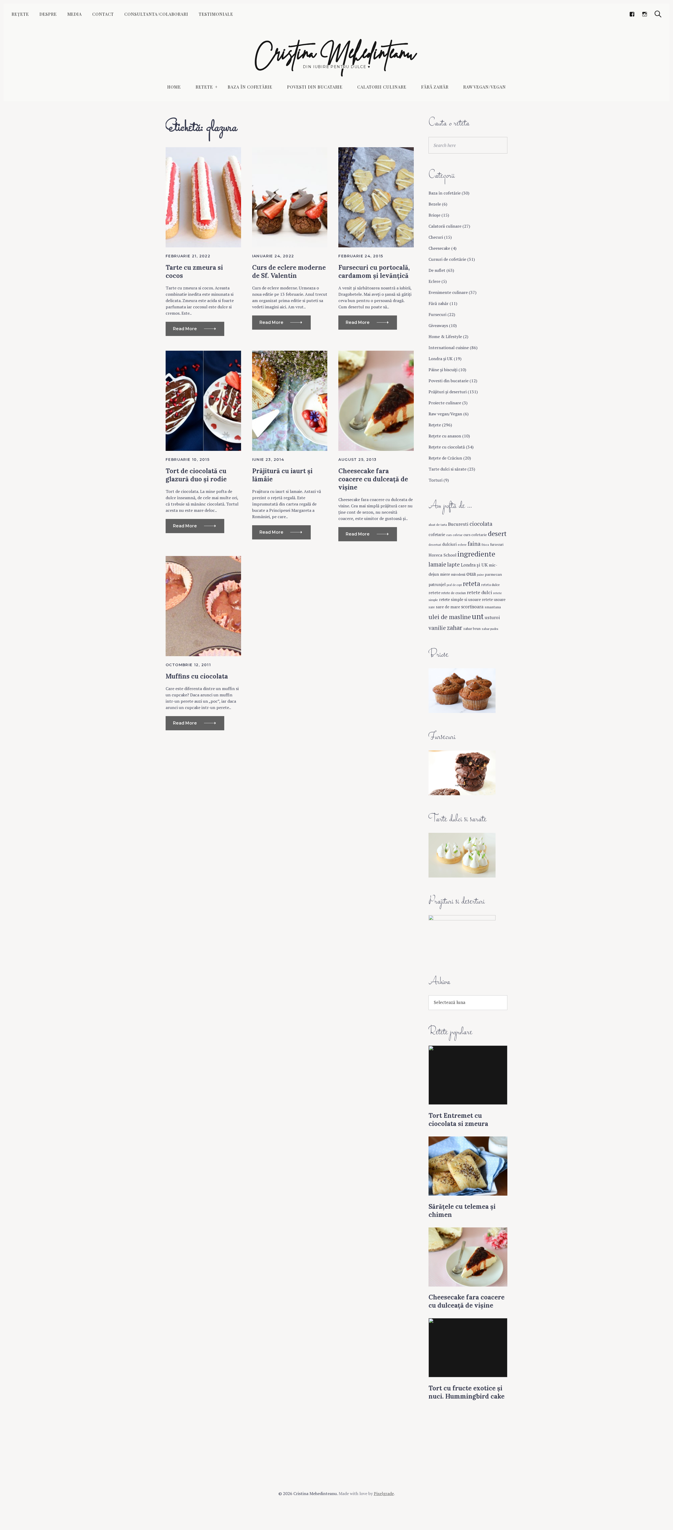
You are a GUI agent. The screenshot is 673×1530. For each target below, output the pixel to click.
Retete (204, 87)
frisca (485, 545)
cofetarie (437, 534)
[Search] (658, 14)
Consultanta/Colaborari (156, 14)
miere (445, 574)
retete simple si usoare (460, 599)
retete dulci (479, 592)
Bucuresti (458, 524)
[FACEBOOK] (632, 14)
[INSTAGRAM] (644, 14)
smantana (493, 607)
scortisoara (472, 607)
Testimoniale (216, 14)
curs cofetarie (475, 534)
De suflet (437, 270)
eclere (462, 544)
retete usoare (494, 599)
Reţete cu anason (445, 436)
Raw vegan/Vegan (484, 87)
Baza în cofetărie (250, 87)
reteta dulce (490, 584)
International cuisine (449, 347)
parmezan (493, 574)
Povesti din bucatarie (315, 87)
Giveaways (438, 325)
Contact (103, 14)
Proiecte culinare (445, 403)
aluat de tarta (438, 524)
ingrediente (476, 554)
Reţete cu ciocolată (447, 447)
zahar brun (472, 628)
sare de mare (448, 606)
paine (480, 575)
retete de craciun (453, 593)
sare (432, 607)
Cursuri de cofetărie (447, 259)
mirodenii (458, 574)
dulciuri (449, 544)
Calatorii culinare (381, 87)
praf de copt (454, 585)
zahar (454, 627)
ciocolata (481, 523)
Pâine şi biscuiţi (443, 370)
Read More (185, 328)
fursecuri (496, 544)
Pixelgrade (384, 1493)
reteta (471, 583)
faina (474, 543)
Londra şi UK (441, 358)
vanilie (437, 627)
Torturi (435, 480)
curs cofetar (454, 535)
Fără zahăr (435, 87)
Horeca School (442, 555)
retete (434, 592)
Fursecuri (437, 314)
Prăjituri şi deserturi (448, 392)
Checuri (436, 237)
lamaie (437, 564)
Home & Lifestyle (445, 336)
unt (478, 616)
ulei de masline (450, 617)
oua (471, 573)
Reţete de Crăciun (445, 458)
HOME (174, 87)
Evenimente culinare (448, 292)
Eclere (434, 281)
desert (497, 533)
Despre (48, 14)
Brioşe (434, 215)
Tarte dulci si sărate (447, 469)
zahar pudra (490, 628)
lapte (453, 564)
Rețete (20, 14)
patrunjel (437, 584)
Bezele (435, 204)
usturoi (492, 617)
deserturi (435, 545)
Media (74, 14)
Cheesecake (439, 248)
